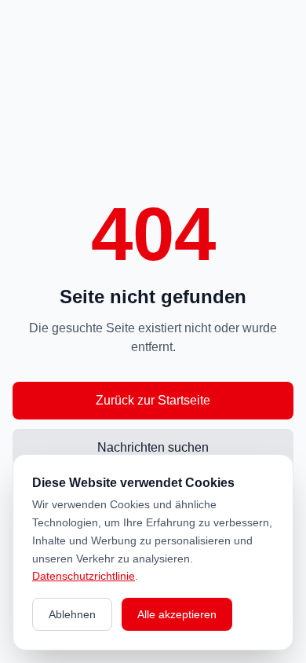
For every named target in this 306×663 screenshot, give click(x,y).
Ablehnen (72, 614)
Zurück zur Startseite (153, 400)
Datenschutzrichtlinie (83, 576)
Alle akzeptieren (177, 614)
